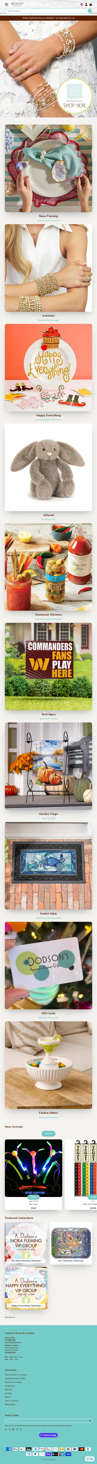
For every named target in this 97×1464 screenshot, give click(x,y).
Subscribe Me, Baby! (48, 761)
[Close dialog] (73, 700)
